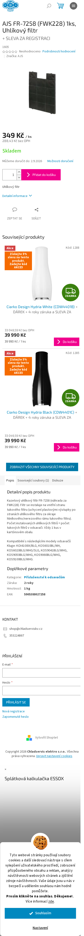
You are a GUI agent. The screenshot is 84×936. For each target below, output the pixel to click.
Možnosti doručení (60, 161)
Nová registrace (13, 711)
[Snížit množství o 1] (19, 177)
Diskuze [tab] (57, 480)
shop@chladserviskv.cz (25, 628)
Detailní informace (15, 196)
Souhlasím (43, 913)
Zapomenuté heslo (15, 717)
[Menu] (73, 6)
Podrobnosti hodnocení (58, 51)
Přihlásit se (16, 702)
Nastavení (40, 927)
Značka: (14, 56)
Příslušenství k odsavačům (44, 577)
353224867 (16, 635)
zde (51, 901)
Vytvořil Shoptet (46, 737)
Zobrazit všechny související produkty (42, 467)
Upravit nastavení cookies (54, 756)
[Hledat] (49, 6)
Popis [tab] (10, 480)
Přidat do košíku (44, 175)
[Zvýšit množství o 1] (19, 172)
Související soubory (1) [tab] (33, 480)
